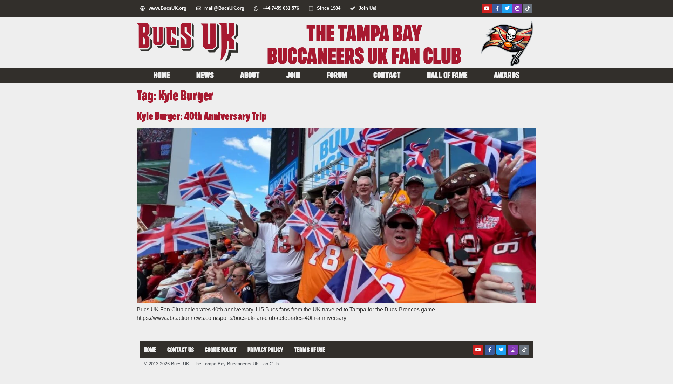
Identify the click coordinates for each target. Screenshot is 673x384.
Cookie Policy (221, 349)
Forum (337, 74)
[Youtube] (487, 8)
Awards (506, 74)
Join (293, 74)
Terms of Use (309, 349)
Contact (387, 74)
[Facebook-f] (497, 8)
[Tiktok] (527, 8)
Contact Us (180, 349)
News (205, 74)
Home (162, 74)
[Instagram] (517, 8)
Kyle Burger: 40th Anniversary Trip (201, 115)
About (250, 74)
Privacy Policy (265, 349)
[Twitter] (507, 8)
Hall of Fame (447, 74)
